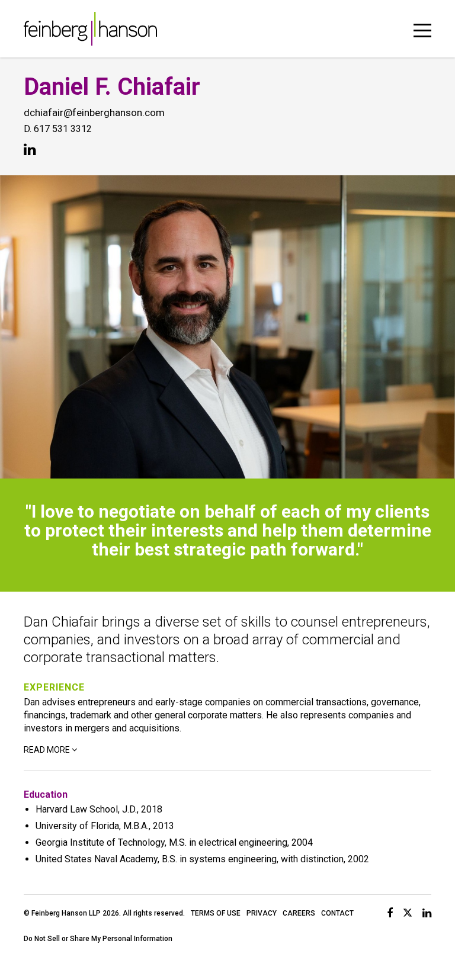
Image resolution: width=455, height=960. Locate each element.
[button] (422, 28)
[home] (90, 29)
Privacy (261, 913)
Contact (337, 913)
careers (299, 913)
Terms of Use (216, 913)
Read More (47, 749)
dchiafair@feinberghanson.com (94, 112)
